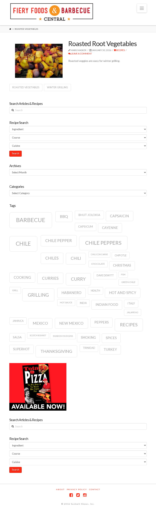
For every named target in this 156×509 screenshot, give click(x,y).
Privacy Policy (77, 489)
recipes (129, 324)
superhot (21, 349)
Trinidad (89, 347)
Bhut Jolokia (89, 215)
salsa (17, 337)
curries (50, 278)
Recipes (120, 50)
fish (123, 274)
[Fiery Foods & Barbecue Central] (51, 12)
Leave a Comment (81, 53)
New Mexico (71, 323)
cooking (22, 277)
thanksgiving (56, 351)
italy (131, 303)
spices (111, 338)
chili (76, 258)
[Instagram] (85, 495)
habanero (71, 293)
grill (15, 290)
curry (78, 279)
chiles (52, 258)
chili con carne (99, 254)
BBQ (64, 216)
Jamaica (18, 320)
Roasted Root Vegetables (102, 43)
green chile (128, 282)
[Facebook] (71, 495)
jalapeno (132, 312)
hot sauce (66, 302)
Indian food (107, 305)
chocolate (98, 263)
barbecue (30, 220)
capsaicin (119, 216)
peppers (101, 322)
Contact (94, 489)
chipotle (121, 255)
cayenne (110, 228)
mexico (40, 323)
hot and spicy (122, 293)
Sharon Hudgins (63, 336)
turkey (110, 349)
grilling (38, 295)
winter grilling (57, 87)
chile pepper (58, 240)
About (60, 489)
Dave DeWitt (105, 275)
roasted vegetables (25, 87)
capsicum (85, 226)
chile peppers (103, 243)
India (83, 302)
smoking (88, 337)
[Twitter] (78, 495)
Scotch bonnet (38, 335)
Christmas (122, 265)
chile (23, 243)
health (95, 290)
